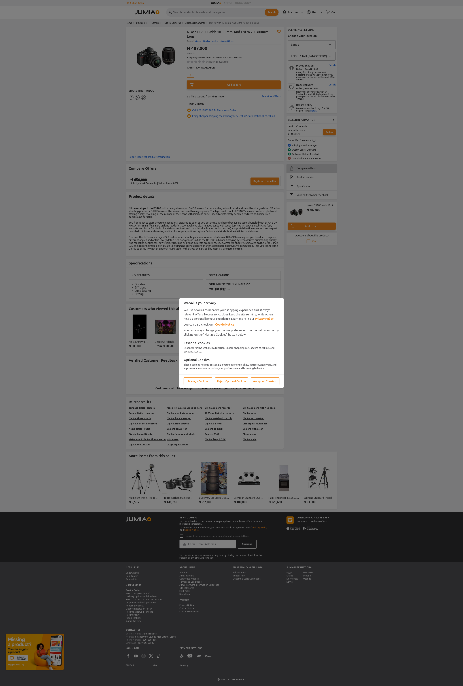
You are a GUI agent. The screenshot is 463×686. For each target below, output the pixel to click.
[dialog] (231, 343)
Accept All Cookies (264, 381)
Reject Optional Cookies (231, 381)
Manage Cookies (198, 381)
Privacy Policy (264, 318)
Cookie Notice (224, 324)
